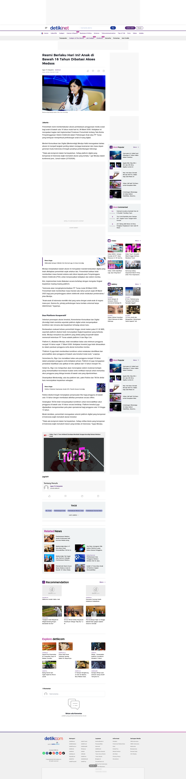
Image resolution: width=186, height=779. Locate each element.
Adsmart (97, 746)
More (101, 582)
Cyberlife (54, 33)
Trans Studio (98, 756)
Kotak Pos (115, 749)
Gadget (61, 33)
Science (96, 33)
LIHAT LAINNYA (73, 515)
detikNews (72, 741)
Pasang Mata (98, 744)
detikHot (71, 751)
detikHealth (84, 746)
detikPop (83, 761)
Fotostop (116, 38)
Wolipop (83, 749)
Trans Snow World (100, 754)
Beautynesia (133, 749)
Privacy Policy (116, 756)
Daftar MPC (130, 28)
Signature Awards (100, 751)
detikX (83, 751)
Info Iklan (115, 754)
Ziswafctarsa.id (99, 761)
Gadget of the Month (77, 37)
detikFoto (83, 756)
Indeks (141, 33)
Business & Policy (86, 33)
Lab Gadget (90, 37)
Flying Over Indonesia (101, 764)
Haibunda (133, 746)
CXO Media (133, 754)
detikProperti (72, 761)
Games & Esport (73, 32)
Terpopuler (63, 38)
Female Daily (133, 751)
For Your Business (100, 766)
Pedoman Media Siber (119, 744)
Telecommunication (108, 33)
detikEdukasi (72, 744)
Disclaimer (116, 759)
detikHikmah (84, 759)
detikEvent (98, 749)
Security (108, 38)
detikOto (71, 759)
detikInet (71, 749)
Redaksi (115, 741)
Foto (129, 33)
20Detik (83, 754)
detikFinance (72, 746)
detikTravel (84, 741)
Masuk (139, 28)
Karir (114, 746)
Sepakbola (72, 756)
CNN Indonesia (134, 741)
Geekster (100, 37)
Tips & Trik (121, 33)
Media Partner (116, 751)
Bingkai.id (98, 759)
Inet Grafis (125, 38)
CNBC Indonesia (134, 744)
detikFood (84, 744)
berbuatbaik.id (99, 741)
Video (135, 33)
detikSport (72, 754)
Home (46, 33)
